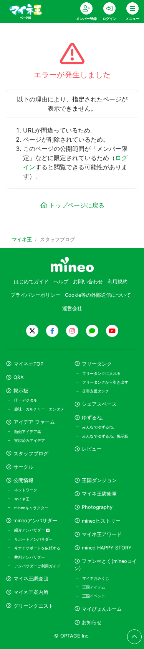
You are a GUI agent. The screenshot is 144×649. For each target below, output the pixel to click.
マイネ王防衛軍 (99, 494)
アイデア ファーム (34, 422)
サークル (23, 467)
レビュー (92, 449)
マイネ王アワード (102, 534)
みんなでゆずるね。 (99, 427)
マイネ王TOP (28, 364)
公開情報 (23, 480)
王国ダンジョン (99, 480)
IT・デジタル (25, 400)
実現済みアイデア (29, 440)
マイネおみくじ (95, 578)
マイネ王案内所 (30, 592)
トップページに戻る (76, 205)
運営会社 (72, 308)
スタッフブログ (30, 453)
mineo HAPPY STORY (107, 548)
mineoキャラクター (31, 507)
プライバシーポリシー (35, 295)
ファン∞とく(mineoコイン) (105, 564)
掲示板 (20, 391)
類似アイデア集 (27, 431)
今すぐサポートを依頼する (37, 548)
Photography (97, 507)
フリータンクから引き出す (105, 382)
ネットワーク (25, 489)
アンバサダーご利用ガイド (37, 566)
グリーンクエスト (33, 606)
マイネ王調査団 (30, 579)
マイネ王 (22, 499)
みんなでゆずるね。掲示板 (105, 436)
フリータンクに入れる (101, 373)
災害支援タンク (95, 391)
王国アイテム (93, 587)
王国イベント (93, 595)
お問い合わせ (88, 281)
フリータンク (97, 364)
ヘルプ (60, 281)
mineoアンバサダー (35, 520)
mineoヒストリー (101, 521)
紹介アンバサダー (30, 530)
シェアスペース (99, 404)
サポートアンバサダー (33, 539)
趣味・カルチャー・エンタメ (39, 409)
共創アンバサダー (29, 557)
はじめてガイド (31, 281)
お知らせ (92, 622)
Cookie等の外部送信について (98, 295)
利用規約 (117, 281)
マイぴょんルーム (102, 609)
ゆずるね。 (94, 417)
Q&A (18, 377)
